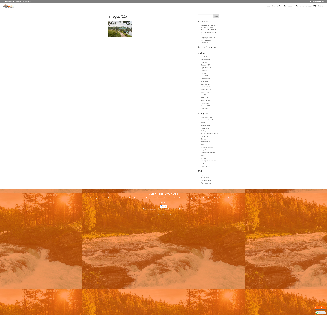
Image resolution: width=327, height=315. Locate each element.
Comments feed (206, 180)
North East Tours (277, 6)
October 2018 (205, 106)
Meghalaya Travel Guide (208, 38)
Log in (203, 175)
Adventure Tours (206, 117)
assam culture (205, 125)
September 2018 (206, 109)
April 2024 (204, 95)
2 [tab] (161, 215)
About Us (309, 6)
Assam (203, 123)
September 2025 (206, 68)
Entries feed (205, 177)
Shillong (203, 158)
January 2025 (205, 81)
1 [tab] (159, 215)
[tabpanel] (163, 204)
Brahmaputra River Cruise (209, 133)
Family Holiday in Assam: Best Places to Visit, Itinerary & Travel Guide (209, 27)
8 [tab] (171, 215)
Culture (203, 139)
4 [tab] (164, 215)
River (202, 155)
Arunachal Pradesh (207, 120)
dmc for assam (206, 142)
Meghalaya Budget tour (208, 153)
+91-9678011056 (26, 1)
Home (268, 6)
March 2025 (204, 76)
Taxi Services (300, 6)
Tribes (203, 163)
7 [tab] (169, 215)
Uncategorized (205, 166)
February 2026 (205, 59)
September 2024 (206, 89)
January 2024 (205, 98)
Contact (320, 6)
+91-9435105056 (17, 1)
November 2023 (206, 100)
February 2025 (205, 79)
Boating (203, 131)
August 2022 (205, 103)
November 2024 (206, 87)
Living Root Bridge (207, 147)
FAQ (314, 6)
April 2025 (204, 73)
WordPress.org (206, 183)
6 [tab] (167, 215)
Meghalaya (204, 150)
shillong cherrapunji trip (208, 161)
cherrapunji (204, 136)
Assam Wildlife (205, 128)
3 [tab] (163, 215)
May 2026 (204, 57)
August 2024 (205, 92)
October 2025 (205, 65)
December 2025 (206, 62)
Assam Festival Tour (207, 35)
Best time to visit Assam (208, 32)
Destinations (288, 6)
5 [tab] (166, 215)
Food (202, 144)
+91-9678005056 (8, 1)
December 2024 (206, 84)
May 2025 (204, 70)
